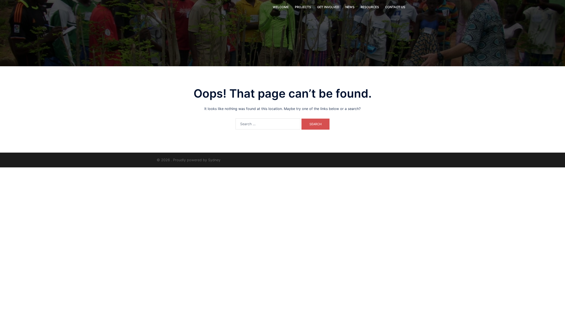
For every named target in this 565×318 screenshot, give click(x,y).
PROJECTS (303, 7)
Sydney (214, 160)
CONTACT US (395, 7)
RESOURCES (370, 7)
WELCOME (281, 7)
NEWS (349, 7)
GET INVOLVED (328, 7)
